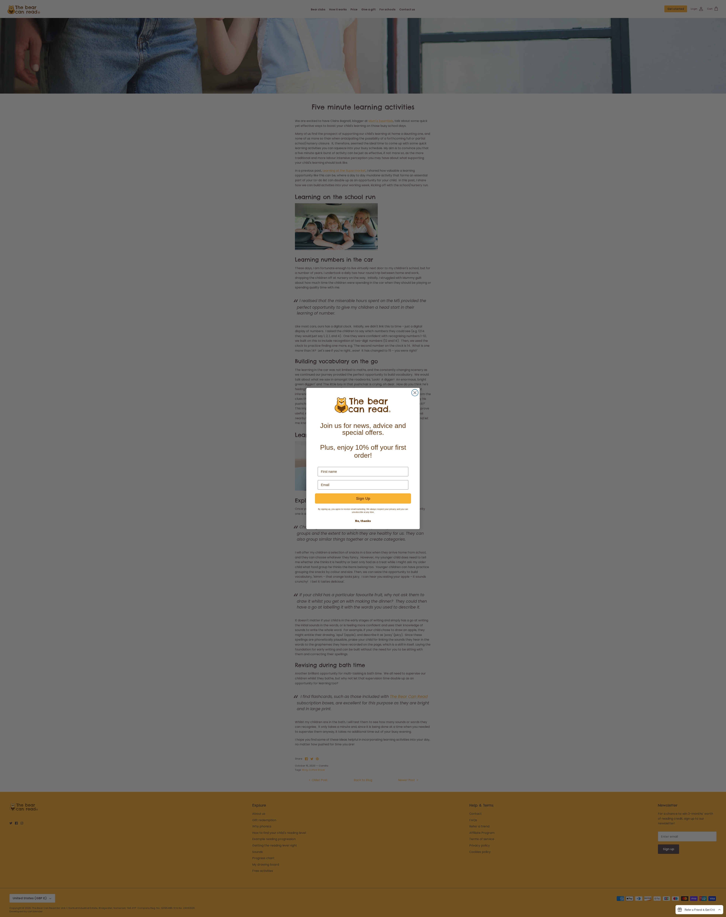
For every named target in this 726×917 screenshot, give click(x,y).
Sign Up (363, 498)
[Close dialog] (415, 392)
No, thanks (363, 521)
